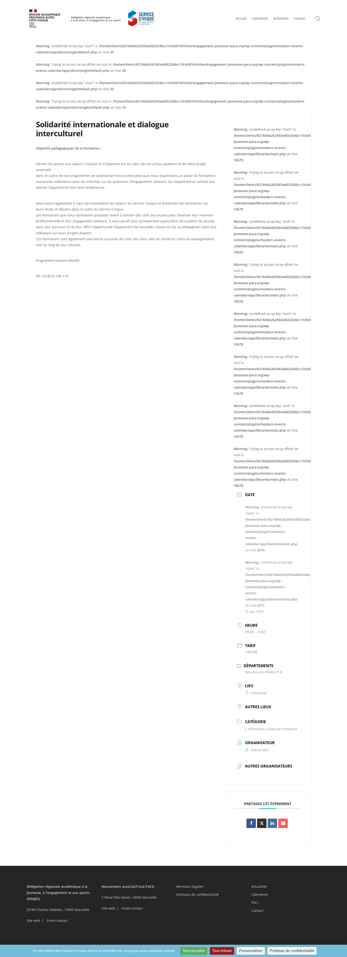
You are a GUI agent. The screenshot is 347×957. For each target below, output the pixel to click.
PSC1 (255, 902)
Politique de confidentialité (197, 894)
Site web (33, 920)
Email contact (57, 920)
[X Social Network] (262, 823)
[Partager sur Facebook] (251, 823)
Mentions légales (189, 886)
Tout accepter (193, 951)
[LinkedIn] (272, 823)
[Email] (283, 823)
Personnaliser (250, 951)
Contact (257, 910)
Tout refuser (222, 951)
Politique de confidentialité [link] (292, 951)
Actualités (259, 886)
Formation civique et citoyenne (273, 729)
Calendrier (259, 894)
